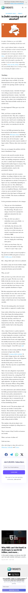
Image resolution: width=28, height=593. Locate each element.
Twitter (17, 447)
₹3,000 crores (8, 257)
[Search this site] (23, 7)
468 (23, 346)
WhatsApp (4, 447)
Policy (20, 13)
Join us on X (17, 479)
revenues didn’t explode (15, 354)
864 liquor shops (14, 134)
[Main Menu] (25, 7)
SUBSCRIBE (14, 472)
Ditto (2, 56)
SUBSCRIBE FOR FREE (14, 590)
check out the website (13, 64)
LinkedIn (10, 447)
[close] (26, 2)
